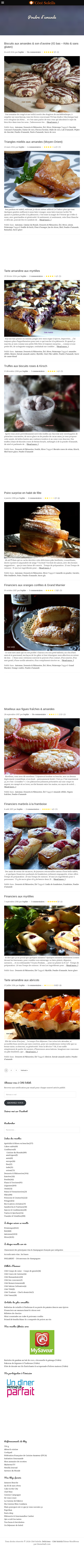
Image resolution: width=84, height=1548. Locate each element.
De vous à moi (10, 1498)
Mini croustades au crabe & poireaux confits (23, 1316)
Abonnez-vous (15, 1103)
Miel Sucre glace (11, 452)
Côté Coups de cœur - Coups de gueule (22, 1271)
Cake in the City (11, 1489)
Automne (19, 127)
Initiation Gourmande (13, 1458)
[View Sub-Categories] (5, 1152)
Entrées (9, 1176)
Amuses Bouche (11, 1483)
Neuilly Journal (11, 1468)
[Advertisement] (42, 253)
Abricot (48, 1057)
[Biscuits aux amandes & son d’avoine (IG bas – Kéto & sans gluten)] (42, 112)
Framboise (67, 884)
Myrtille (39, 354)
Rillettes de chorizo (12, 1313)
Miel (61, 227)
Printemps (56, 127)
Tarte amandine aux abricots (21, 980)
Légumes (10, 1186)
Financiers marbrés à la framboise (25, 804)
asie (9, 1158)
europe (10, 1161)
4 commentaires (34, 147)
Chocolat (72, 127)
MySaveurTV (9, 1465)
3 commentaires (38, 371)
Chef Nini (8, 1492)
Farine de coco (28, 130)
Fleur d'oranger (40, 227)
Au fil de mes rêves (12, 1486)
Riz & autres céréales (15, 1204)
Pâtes (8, 1195)
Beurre (13, 354)
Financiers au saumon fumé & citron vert (22, 1310)
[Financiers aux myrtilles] (42, 955)
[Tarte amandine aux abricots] (42, 1039)
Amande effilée (59, 792)
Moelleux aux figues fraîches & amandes (29, 709)
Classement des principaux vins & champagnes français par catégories (33, 1250)
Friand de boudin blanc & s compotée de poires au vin (27, 1319)
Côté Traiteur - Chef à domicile (19, 1292)
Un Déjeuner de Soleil (13, 1525)
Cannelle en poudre (63, 573)
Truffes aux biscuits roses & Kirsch (25, 366)
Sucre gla (42, 576)
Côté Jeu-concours (13, 1280)
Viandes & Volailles (14, 1216)
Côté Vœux (10, 1295)
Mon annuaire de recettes (15, 1461)
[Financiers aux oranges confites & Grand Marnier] (42, 650)
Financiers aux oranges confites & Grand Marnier (34, 585)
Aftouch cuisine (11, 1449)
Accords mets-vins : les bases (16, 1254)
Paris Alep (8, 1513)
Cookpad (8, 1452)
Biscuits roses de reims (63, 449)
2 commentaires (36, 276)
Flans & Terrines (13, 1182)
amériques (12, 1155)
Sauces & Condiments (15, 1210)
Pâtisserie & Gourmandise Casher (19, 1516)
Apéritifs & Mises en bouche (18, 1143)
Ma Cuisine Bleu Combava (15, 1504)
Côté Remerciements (14, 1283)
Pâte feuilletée (10, 576)
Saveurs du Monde (12, 1471)
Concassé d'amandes (13, 130)
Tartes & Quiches (13, 1213)
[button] (42, 84)
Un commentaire (34, 52)
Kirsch (76, 449)
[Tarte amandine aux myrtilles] (42, 336)
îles (9, 1164)
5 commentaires (36, 590)
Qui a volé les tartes (12, 1519)
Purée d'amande (37, 132)
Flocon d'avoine (41, 130)
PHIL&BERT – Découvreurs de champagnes (22, 1259)
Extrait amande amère (26, 354)
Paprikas (8, 1510)
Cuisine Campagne (12, 1495)
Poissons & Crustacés (15, 1198)
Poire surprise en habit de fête (22, 493)
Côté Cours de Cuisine (15, 1274)
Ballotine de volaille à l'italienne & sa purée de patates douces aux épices (36, 1307)
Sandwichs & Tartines (15, 1207)
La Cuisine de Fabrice (13, 1501)
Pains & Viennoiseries (15, 1192)
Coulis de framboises (53, 884)
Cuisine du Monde (31, 225)
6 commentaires (34, 985)
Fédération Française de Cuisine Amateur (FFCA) (25, 1455)
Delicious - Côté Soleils (52, 1541)
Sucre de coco (50, 132)
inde (9, 1167)
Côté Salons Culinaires (15, 1286)
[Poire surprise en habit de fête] (42, 557)
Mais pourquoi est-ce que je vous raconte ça (23, 1507)
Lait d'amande (67, 130)
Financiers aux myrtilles (19, 896)
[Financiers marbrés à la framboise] (42, 869)
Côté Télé (9, 1289)
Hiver (49, 127)
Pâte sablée (53, 354)
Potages (9, 1201)
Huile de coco (54, 130)
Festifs (37, 449)
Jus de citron (53, 227)
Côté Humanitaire (13, 1277)
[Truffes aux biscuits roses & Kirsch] (42, 431)
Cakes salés (11, 1146)
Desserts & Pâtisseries (33, 127)
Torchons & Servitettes (14, 1522)
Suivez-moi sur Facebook (16, 1111)
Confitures (10, 1149)
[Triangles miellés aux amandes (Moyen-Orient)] (42, 207)
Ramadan (8, 230)
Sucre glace (17, 230)
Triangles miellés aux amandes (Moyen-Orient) (33, 141)
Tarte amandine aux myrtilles (22, 270)
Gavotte (76, 573)
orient (70, 225)
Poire (19, 576)
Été (44, 127)
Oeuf (46, 354)
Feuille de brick (27, 227)
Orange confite (18, 668)
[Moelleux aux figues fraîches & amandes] (42, 774)
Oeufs (8, 1189)
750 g (6, 1446)
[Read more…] (53, 122)
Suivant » (24, 1070)
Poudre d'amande (22, 132)
